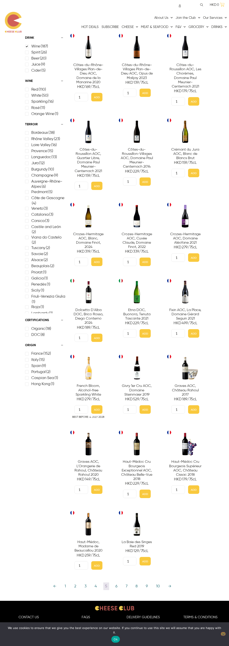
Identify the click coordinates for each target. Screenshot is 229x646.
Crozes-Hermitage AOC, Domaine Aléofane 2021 (185, 238)
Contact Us (29, 617)
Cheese (128, 27)
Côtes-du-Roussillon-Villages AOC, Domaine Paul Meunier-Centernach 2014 (137, 158)
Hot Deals (90, 27)
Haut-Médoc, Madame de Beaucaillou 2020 (88, 546)
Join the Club (186, 17)
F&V (178, 27)
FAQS (86, 617)
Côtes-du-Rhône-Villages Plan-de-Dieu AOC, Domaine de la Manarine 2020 (88, 73)
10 (158, 586)
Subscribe (110, 27)
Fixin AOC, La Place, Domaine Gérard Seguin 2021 (185, 314)
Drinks (217, 27)
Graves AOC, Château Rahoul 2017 (185, 390)
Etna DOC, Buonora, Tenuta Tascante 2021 (137, 314)
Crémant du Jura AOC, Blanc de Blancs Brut (185, 154)
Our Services (213, 17)
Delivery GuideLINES (143, 617)
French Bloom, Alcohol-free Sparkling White (88, 390)
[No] (223, 634)
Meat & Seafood (154, 27)
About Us (161, 17)
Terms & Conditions (200, 617)
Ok (116, 639)
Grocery (196, 27)
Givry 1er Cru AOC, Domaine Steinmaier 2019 (137, 390)
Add (97, 97)
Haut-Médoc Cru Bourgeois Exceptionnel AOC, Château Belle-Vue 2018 (136, 470)
